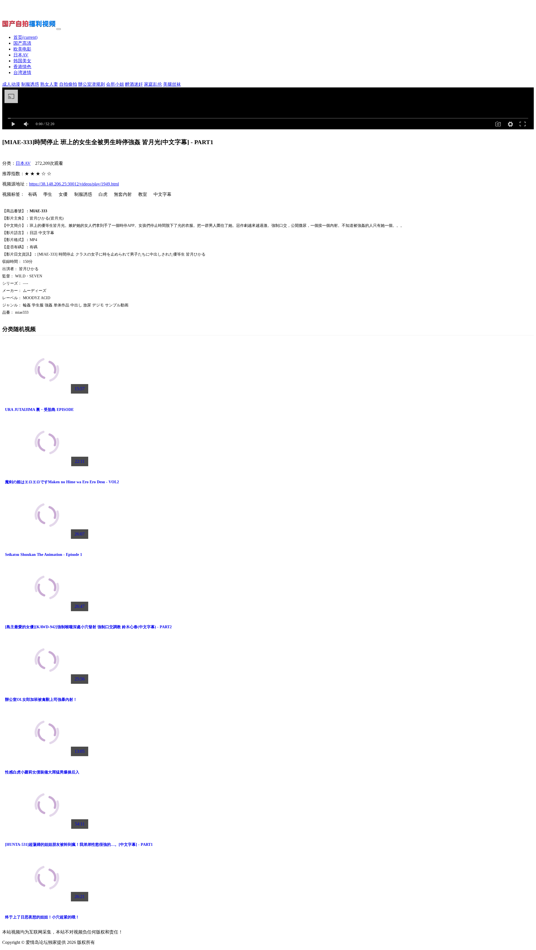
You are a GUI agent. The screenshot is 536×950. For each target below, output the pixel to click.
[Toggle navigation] (58, 29)
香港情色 (22, 66)
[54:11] (47, 828)
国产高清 (22, 43)
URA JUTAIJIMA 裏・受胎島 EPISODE (39, 409)
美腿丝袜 (172, 84)
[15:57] (47, 393)
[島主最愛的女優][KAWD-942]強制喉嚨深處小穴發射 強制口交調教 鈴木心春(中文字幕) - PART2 (88, 627)
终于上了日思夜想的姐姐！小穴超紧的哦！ (42, 917)
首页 (25, 37)
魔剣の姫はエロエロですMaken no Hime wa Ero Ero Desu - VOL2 (62, 482)
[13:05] (47, 756)
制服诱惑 (30, 84)
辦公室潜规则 (91, 84)
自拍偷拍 (68, 84)
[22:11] (47, 466)
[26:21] (47, 901)
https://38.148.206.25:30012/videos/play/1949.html (74, 184)
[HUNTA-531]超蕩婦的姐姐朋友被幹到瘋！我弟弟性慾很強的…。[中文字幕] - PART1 (79, 844)
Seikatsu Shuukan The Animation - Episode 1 (43, 554)
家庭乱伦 (153, 84)
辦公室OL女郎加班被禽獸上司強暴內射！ (41, 699)
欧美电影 (22, 49)
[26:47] (47, 611)
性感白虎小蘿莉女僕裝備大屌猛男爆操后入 (42, 772)
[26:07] (47, 538)
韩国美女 (22, 60)
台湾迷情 (22, 72)
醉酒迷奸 (134, 84)
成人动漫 (11, 84)
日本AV (20, 55)
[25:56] (47, 683)
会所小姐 (115, 84)
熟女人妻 (49, 84)
